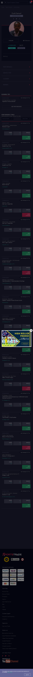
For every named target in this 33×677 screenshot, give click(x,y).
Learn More (10, 672)
